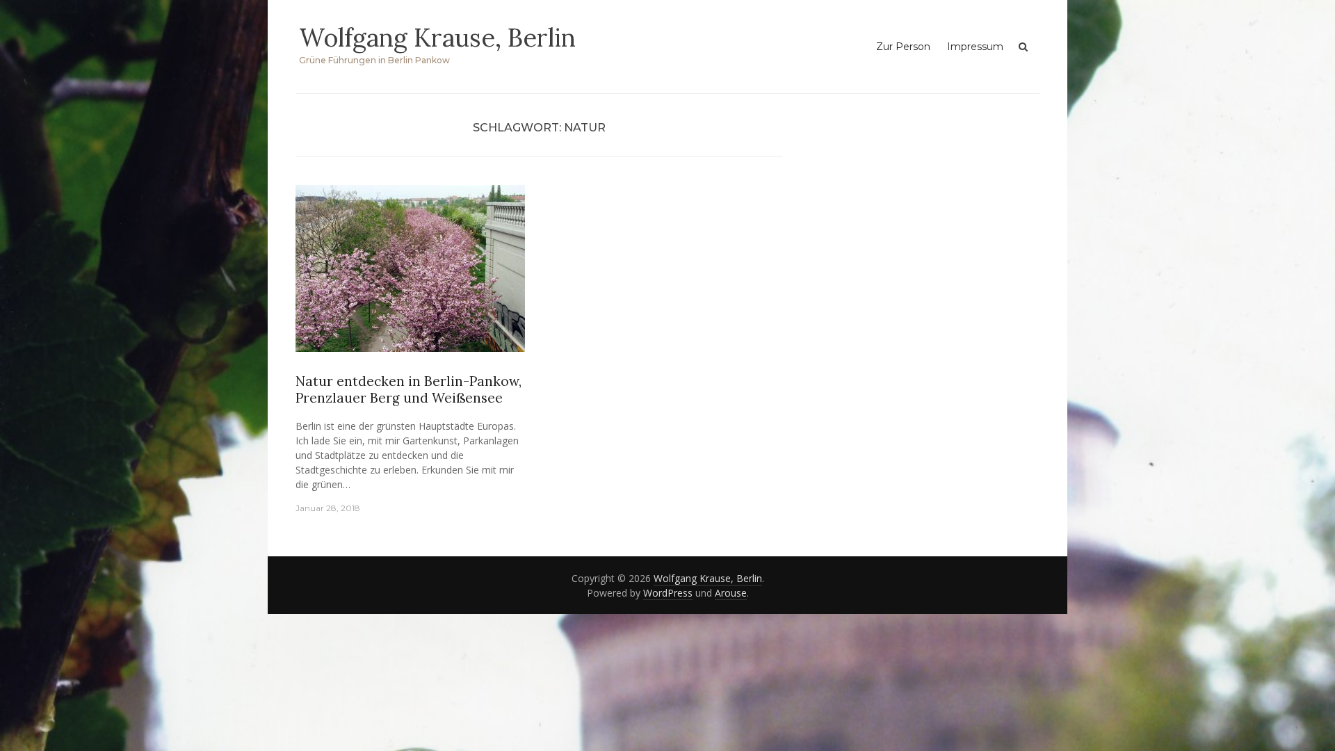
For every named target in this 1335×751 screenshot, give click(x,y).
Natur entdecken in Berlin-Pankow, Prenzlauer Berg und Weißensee (408, 390)
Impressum (975, 46)
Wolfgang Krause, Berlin (437, 38)
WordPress (668, 592)
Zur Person (903, 46)
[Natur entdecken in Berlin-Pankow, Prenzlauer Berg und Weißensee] (410, 273)
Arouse (731, 592)
